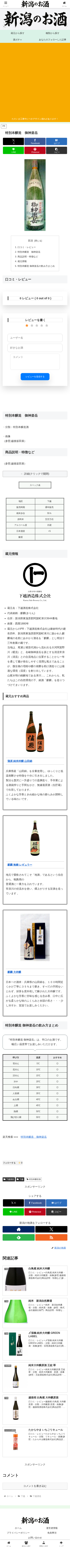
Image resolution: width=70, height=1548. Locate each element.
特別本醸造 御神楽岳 (29, 252)
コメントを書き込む (35, 1486)
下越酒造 (10, 1179)
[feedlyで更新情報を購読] (19, 1237)
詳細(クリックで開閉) (36, 473)
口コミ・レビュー (27, 247)
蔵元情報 (22, 261)
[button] (56, 150)
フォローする (12, 1163)
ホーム (18, 1528)
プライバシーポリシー (18, 1532)
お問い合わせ (35, 1537)
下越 (21, 1179)
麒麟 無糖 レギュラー (19, 864)
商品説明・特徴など (28, 256)
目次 (30, 240)
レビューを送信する (35, 376)
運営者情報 (52, 1528)
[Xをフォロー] (51, 1229)
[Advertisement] (34, 80)
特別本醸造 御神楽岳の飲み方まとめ (36, 266)
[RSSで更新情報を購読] (51, 1237)
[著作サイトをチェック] (19, 1229)
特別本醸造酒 (35, 1179)
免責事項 (51, 1532)
